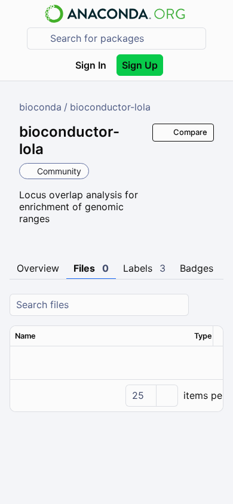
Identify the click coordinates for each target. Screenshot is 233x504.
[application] (116, 395)
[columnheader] (99, 336)
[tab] (38, 268)
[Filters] (212, 305)
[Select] (166, 395)
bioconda (40, 107)
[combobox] (125, 38)
